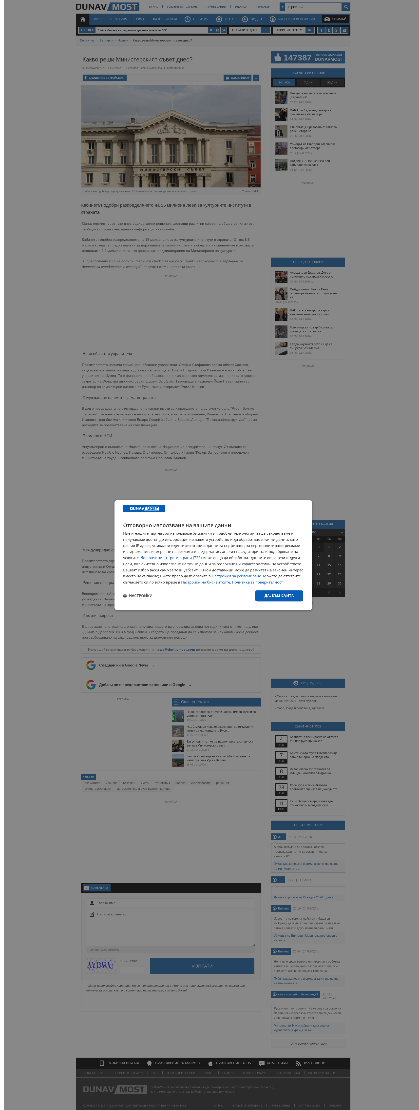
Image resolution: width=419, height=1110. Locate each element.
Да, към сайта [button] (279, 595)
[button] (137, 596)
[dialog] (213, 555)
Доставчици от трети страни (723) (171, 557)
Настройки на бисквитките (205, 582)
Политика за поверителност (257, 582)
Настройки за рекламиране (236, 576)
